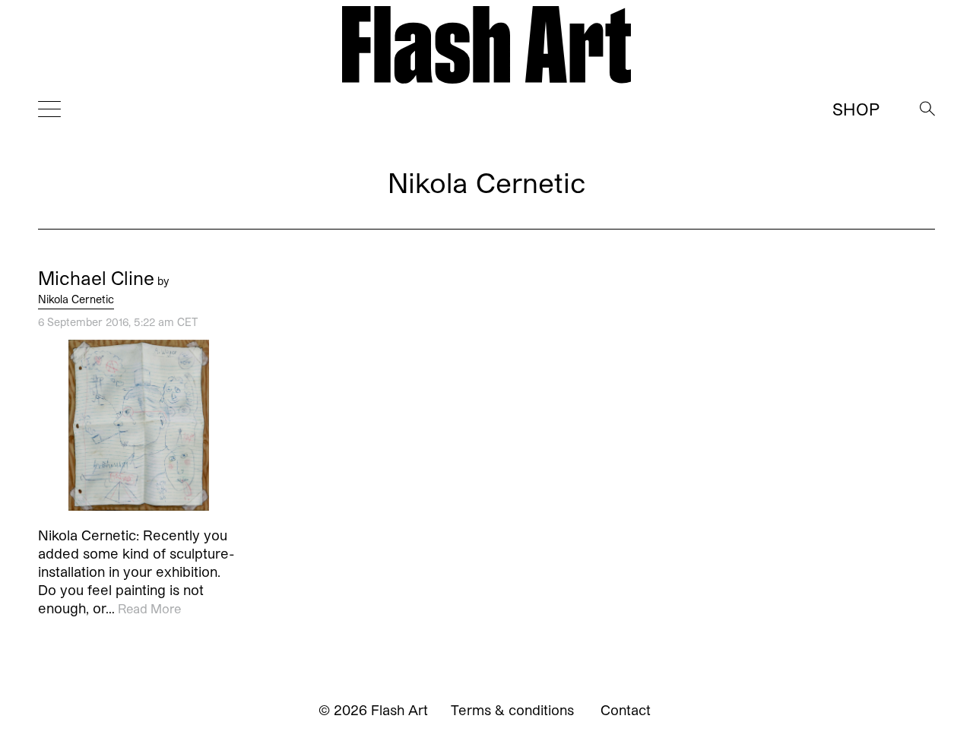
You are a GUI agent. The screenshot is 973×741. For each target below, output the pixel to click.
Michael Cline (96, 278)
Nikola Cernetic (76, 299)
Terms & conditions (512, 709)
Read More (149, 608)
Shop (856, 109)
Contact (626, 709)
